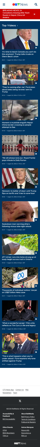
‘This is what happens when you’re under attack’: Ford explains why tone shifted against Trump (18, 358)
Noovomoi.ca (26, 433)
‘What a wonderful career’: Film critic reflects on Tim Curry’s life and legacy (19, 324)
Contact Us (20, 390)
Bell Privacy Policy (28, 417)
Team (15, 393)
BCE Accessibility (9, 419)
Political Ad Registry (28, 422)
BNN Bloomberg (8, 433)
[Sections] (4, 4)
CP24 (5, 430)
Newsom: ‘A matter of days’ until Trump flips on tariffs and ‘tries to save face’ (19, 192)
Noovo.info (25, 430)
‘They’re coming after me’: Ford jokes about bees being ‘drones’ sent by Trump (18, 89)
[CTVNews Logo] (20, 4)
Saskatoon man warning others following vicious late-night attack (16, 225)
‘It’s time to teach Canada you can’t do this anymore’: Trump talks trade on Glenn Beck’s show (19, 54)
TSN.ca (5, 436)
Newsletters (7, 393)
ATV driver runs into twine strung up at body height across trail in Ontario (19, 258)
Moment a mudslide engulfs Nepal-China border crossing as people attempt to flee (17, 125)
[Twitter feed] (20, 400)
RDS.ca (24, 436)
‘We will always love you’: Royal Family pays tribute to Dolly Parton (18, 159)
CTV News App (8, 390)
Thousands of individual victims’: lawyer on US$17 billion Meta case (19, 291)
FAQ (26, 390)
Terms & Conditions (28, 419)
